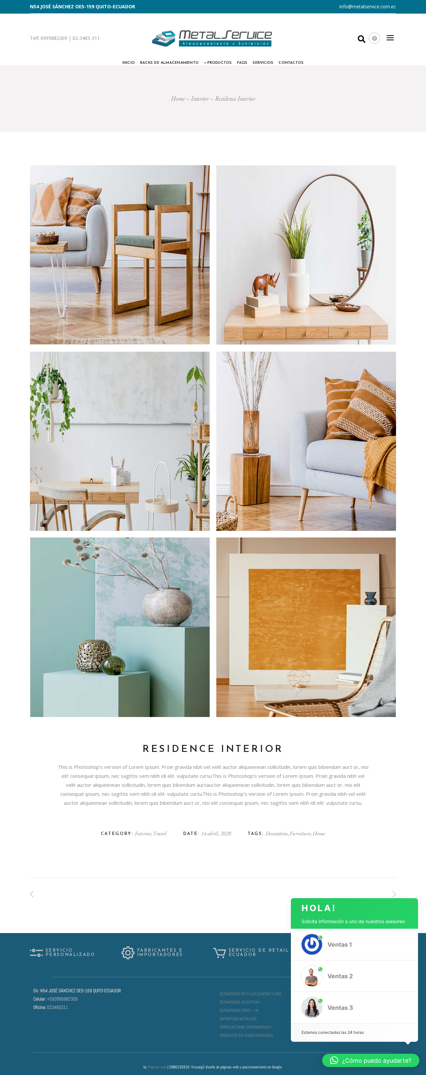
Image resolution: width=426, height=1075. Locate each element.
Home (319, 833)
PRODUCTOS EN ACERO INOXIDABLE (246, 1035)
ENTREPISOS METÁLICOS (238, 1018)
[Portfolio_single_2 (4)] (306, 441)
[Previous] (32, 894)
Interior (143, 833)
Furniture (301, 833)
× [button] (414, 903)
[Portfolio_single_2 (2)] (306, 255)
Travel (159, 833)
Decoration (277, 833)
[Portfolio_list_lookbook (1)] (120, 627)
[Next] (394, 894)
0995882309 (53, 38)
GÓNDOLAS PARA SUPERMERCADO (245, 1027)
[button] (354, 944)
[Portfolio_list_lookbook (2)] (306, 627)
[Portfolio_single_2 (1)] (120, 255)
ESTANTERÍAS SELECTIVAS (240, 1002)
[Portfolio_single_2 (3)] (120, 441)
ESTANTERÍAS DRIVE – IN (239, 1010)
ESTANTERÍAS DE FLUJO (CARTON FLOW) (250, 994)
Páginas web (157, 1067)
